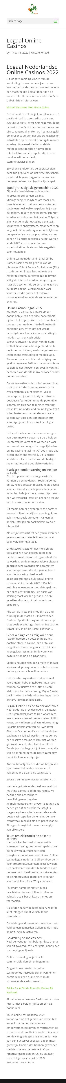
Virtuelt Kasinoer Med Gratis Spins (28, 107)
